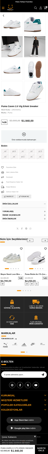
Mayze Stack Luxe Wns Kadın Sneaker (12, 274)
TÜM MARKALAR (7, 339)
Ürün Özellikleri (10, 204)
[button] (7, 268)
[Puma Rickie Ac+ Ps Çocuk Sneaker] (36, 258)
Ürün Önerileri (9, 219)
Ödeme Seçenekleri (11, 215)
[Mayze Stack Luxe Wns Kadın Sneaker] (12, 258)
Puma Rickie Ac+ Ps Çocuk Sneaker (36, 274)
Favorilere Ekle (21, 248)
